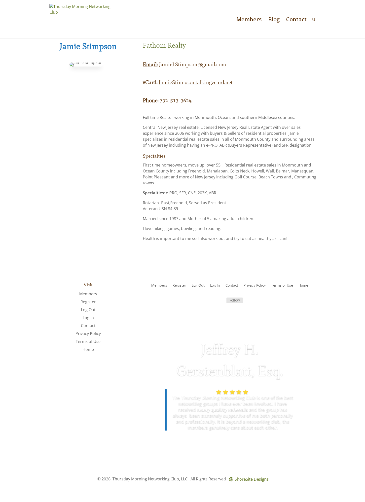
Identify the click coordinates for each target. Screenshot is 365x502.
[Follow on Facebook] (220, 300)
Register (88, 301)
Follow (234, 300)
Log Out (88, 309)
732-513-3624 (175, 100)
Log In (88, 317)
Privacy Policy (88, 333)
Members (249, 20)
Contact (296, 20)
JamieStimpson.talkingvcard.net (196, 82)
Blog (274, 20)
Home (88, 349)
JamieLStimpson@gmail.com (192, 64)
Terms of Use (88, 341)
